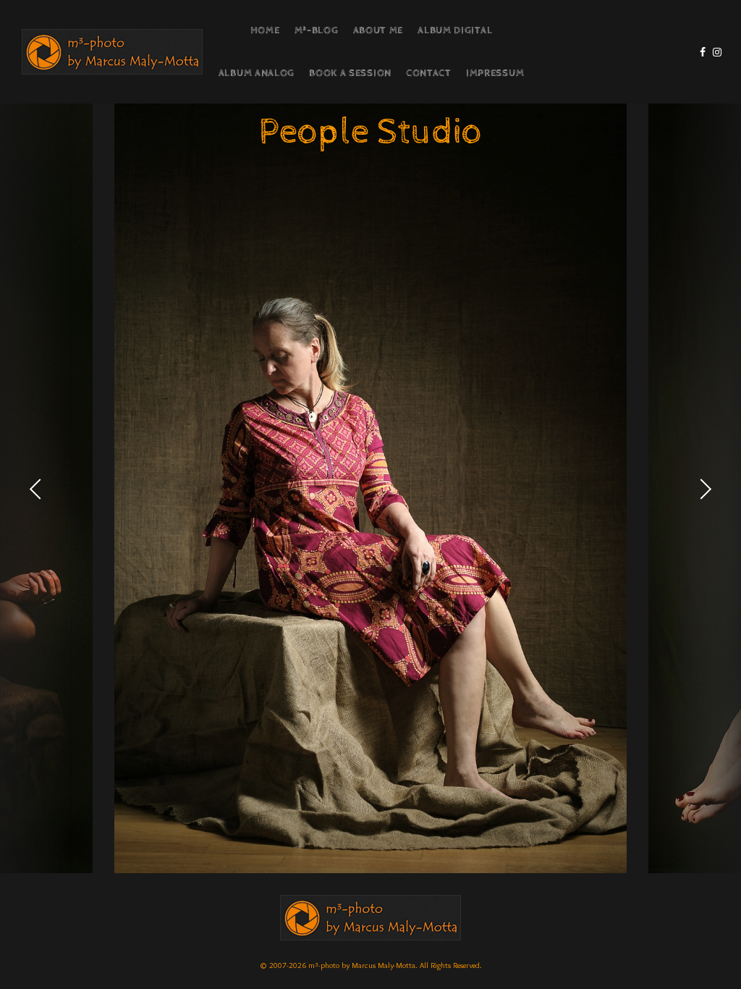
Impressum (495, 73)
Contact (429, 73)
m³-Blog (317, 30)
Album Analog (257, 73)
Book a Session (350, 73)
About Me (378, 30)
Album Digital (455, 30)
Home (265, 30)
